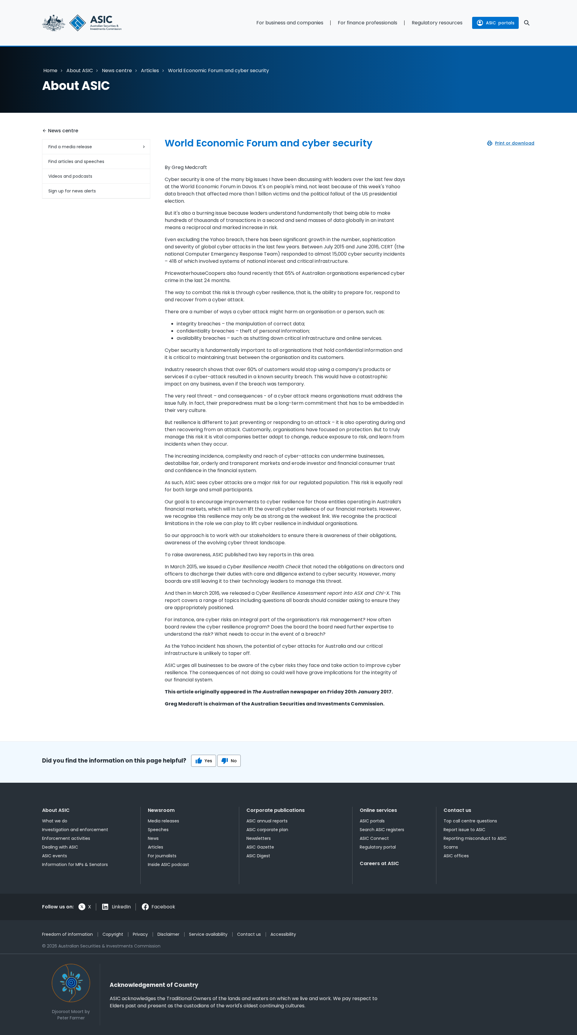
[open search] (527, 22)
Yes (208, 761)
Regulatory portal (378, 847)
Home (50, 70)
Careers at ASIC (379, 863)
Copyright (112, 934)
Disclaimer (168, 934)
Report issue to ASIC (464, 830)
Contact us (457, 810)
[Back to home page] (96, 22)
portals (500, 23)
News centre (117, 70)
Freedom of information (67, 934)
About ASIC (79, 70)
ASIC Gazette (260, 847)
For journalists (162, 856)
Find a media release (70, 147)
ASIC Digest (258, 856)
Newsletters (258, 838)
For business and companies (289, 22)
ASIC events (54, 856)
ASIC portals (372, 821)
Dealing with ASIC (60, 847)
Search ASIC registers (382, 830)
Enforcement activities (66, 838)
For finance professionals (367, 22)
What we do (54, 821)
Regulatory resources (437, 22)
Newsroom (161, 810)
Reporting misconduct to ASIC (475, 838)
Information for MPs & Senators (75, 864)
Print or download (514, 143)
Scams (451, 847)
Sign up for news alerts (72, 191)
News (153, 838)
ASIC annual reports (267, 821)
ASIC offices (456, 856)
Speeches (158, 830)
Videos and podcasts (70, 176)
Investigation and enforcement (75, 830)
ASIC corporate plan (267, 830)
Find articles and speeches (76, 161)
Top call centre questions (470, 821)
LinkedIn (121, 906)
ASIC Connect (374, 838)
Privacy (140, 934)
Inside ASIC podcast (168, 864)
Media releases (163, 821)
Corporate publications (275, 810)
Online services (378, 810)
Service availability (208, 934)
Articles (150, 70)
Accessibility (283, 934)
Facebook (163, 906)
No (234, 761)
